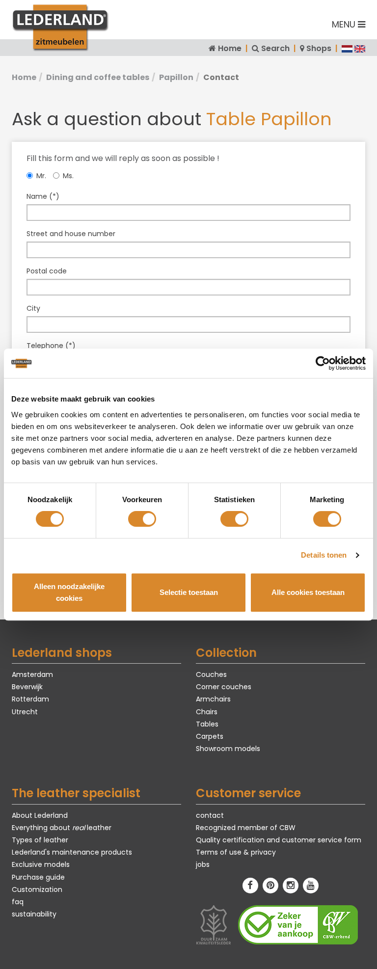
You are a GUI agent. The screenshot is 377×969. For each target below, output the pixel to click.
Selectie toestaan (189, 592)
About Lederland (40, 815)
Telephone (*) (51, 345)
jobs (203, 864)
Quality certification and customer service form (278, 840)
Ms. (68, 176)
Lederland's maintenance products (72, 852)
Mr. (41, 176)
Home (230, 48)
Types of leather (40, 840)
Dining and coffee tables (97, 77)
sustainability (34, 914)
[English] (359, 48)
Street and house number (71, 234)
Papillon (176, 77)
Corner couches (223, 687)
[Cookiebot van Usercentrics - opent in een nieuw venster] (323, 363)
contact (210, 815)
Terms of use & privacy (236, 852)
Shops (318, 48)
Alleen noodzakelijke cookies (69, 592)
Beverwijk (27, 687)
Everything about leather (61, 828)
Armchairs (213, 699)
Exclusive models (41, 864)
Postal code (47, 271)
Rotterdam (30, 699)
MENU (345, 24)
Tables (207, 724)
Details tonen (324, 555)
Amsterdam (32, 674)
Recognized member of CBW (246, 828)
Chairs (206, 712)
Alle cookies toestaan (308, 592)
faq (18, 902)
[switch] (142, 519)
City (33, 308)
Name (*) (43, 196)
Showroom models (228, 749)
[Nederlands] (347, 48)
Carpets (209, 736)
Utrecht (25, 712)
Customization (37, 889)
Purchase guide (38, 877)
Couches (211, 674)
